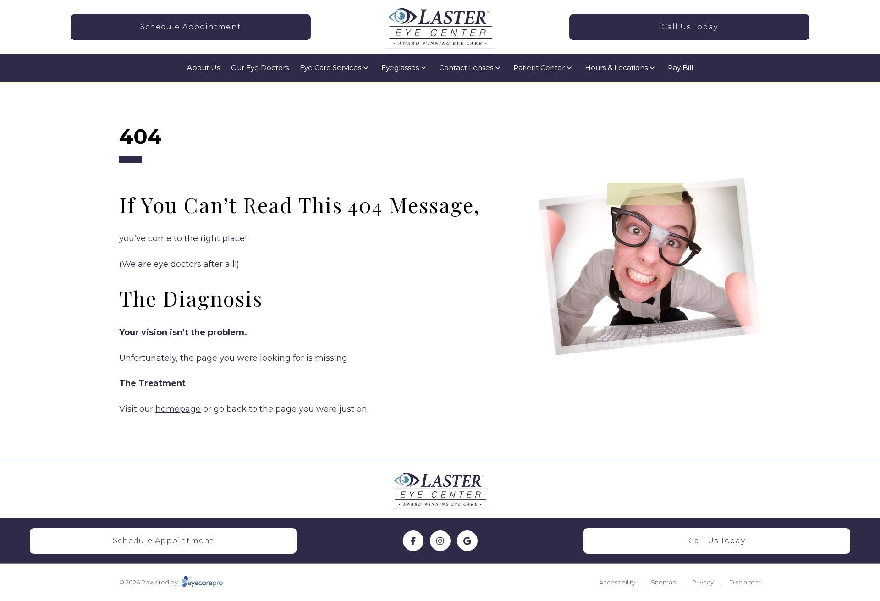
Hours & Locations (616, 67)
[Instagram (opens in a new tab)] (440, 540)
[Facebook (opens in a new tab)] (413, 540)
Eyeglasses (400, 67)
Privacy (703, 582)
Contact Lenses (466, 67)
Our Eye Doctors (260, 67)
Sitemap (663, 582)
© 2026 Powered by (149, 582)
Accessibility (617, 582)
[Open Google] (467, 540)
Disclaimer (745, 582)
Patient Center (539, 67)
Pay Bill (680, 67)
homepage (178, 409)
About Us (203, 67)
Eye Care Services (330, 67)
